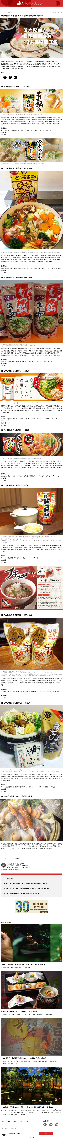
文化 (15, 1121)
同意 (46, 1133)
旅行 (3, 1121)
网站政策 (13, 1128)
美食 (9, 1121)
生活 (27, 1121)
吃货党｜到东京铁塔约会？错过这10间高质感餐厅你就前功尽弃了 (25, 884)
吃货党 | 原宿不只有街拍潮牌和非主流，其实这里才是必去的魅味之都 (26, 888)
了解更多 (31, 1137)
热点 (21, 1121)
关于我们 (4, 1128)
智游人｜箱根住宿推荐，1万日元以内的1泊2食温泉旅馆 (22, 893)
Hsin (2, 73)
